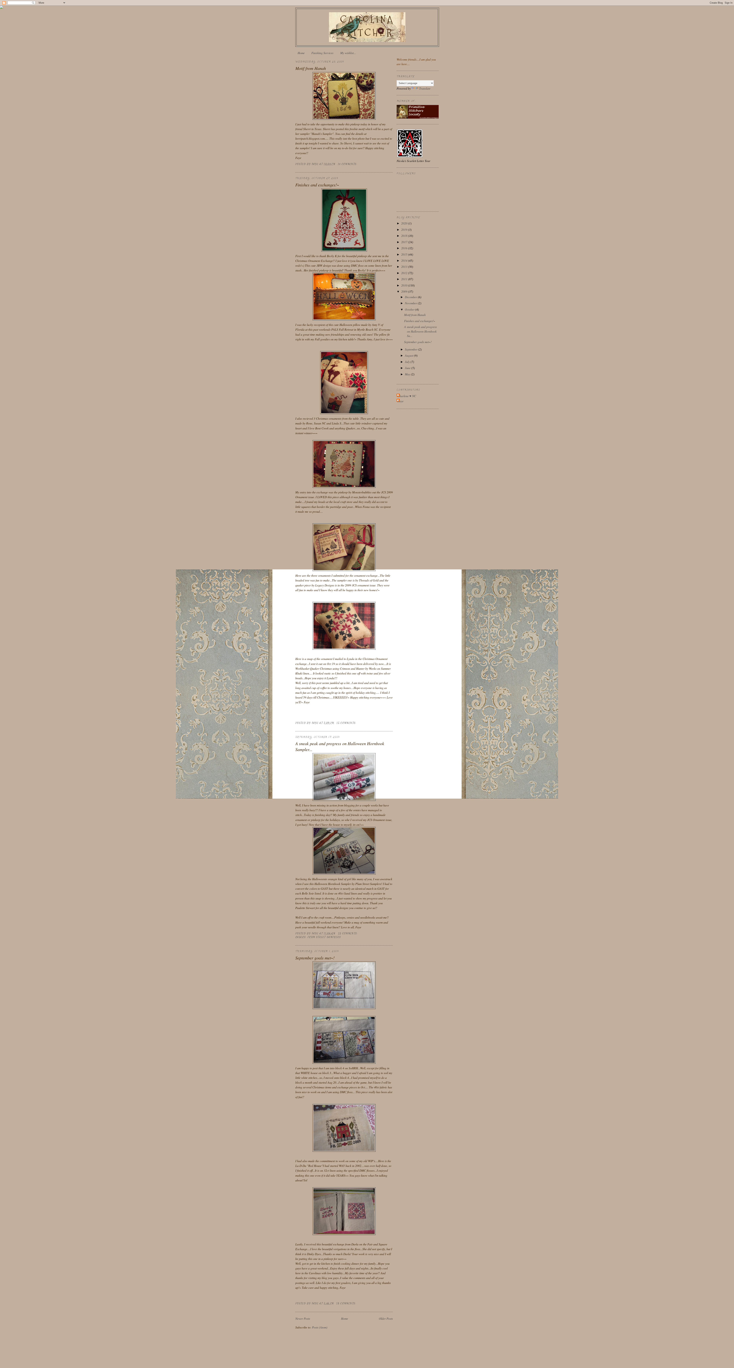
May (408, 374)
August (409, 355)
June (408, 368)
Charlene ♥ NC (407, 396)
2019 (404, 229)
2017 (404, 242)
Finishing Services (322, 53)
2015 (404, 254)
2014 (404, 260)
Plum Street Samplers (324, 937)
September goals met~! (315, 958)
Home (301, 53)
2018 (404, 236)
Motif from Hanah (310, 68)
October (410, 309)
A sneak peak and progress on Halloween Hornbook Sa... (420, 331)
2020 (404, 223)
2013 (404, 267)
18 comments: (346, 1303)
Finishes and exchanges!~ (317, 185)
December (411, 297)
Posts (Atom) (319, 1327)
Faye (401, 401)
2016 (404, 248)
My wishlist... (348, 53)
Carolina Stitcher (367, 26)
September (411, 349)
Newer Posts (302, 1318)
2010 (404, 285)
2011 (404, 279)
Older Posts (386, 1318)
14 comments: (348, 164)
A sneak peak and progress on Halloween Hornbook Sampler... (339, 746)
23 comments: (348, 933)
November (411, 303)
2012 (404, 273)
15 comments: (347, 722)
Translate (424, 88)
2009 (404, 291)
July (408, 362)
